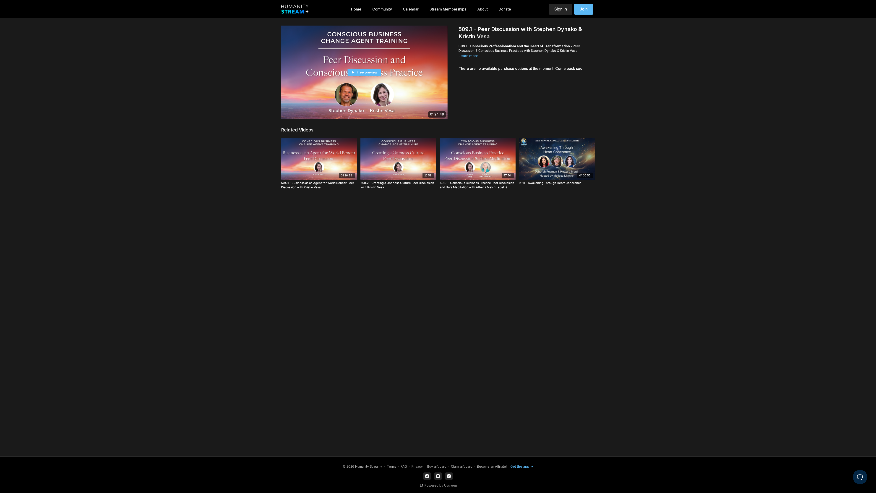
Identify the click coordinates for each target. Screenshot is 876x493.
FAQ (404, 466)
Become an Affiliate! (492, 466)
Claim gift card (461, 466)
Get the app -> (521, 466)
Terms (391, 466)
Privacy (417, 466)
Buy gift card (436, 466)
